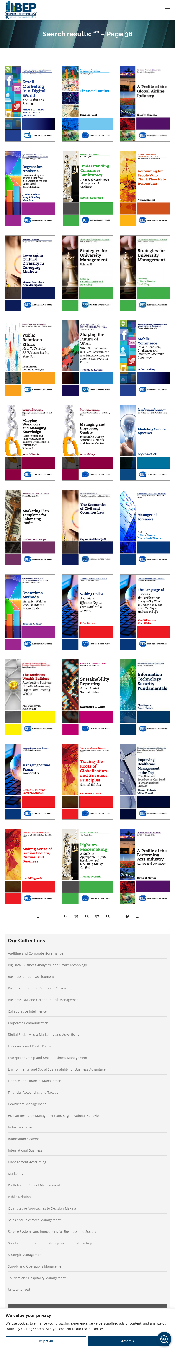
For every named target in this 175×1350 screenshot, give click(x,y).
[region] (87, 1329)
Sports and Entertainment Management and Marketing (50, 1243)
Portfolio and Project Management (34, 1185)
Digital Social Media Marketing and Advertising (44, 1034)
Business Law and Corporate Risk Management (44, 1000)
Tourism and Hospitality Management (37, 1278)
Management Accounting (27, 1162)
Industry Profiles (20, 1127)
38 (108, 916)
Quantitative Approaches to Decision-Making (42, 1208)
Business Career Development (31, 976)
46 (127, 916)
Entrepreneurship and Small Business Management (47, 1058)
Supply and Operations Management (36, 1266)
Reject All (46, 1341)
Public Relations (20, 1197)
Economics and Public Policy (29, 1046)
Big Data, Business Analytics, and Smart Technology (47, 965)
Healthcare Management (27, 1104)
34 (66, 916)
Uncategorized (19, 1289)
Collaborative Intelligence (27, 1011)
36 (87, 916)
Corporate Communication (28, 1023)
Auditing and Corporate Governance (35, 953)
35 (76, 916)
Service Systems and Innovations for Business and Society (52, 1231)
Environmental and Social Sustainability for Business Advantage (57, 1069)
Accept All (128, 1341)
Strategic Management (25, 1255)
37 (97, 916)
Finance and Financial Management (35, 1081)
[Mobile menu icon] (167, 10)
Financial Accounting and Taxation (34, 1092)
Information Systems (23, 1139)
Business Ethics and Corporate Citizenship (40, 988)
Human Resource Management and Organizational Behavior (54, 1115)
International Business (25, 1150)
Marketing (15, 1173)
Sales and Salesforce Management (34, 1220)
